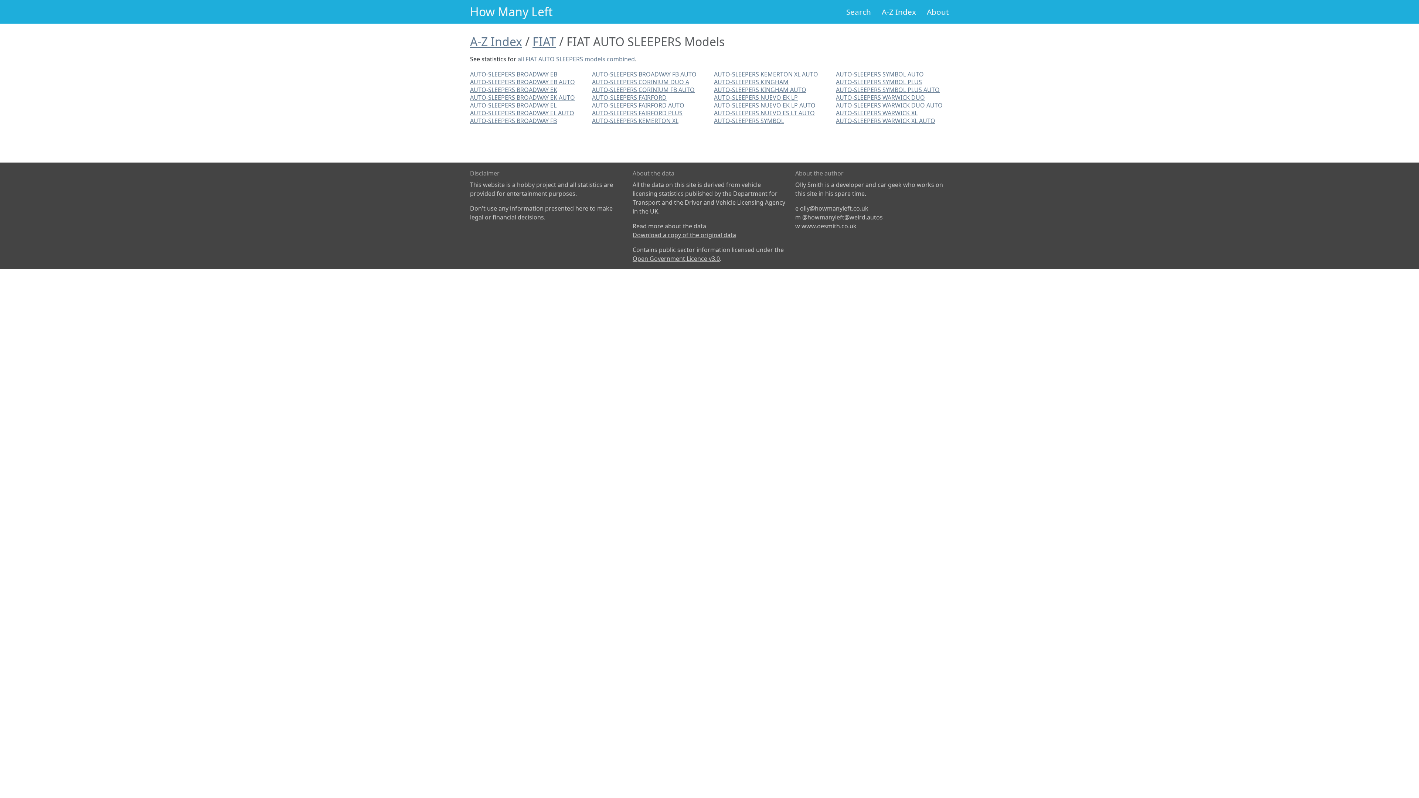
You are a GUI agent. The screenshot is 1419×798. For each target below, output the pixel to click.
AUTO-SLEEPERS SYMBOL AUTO (880, 74)
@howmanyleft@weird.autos (842, 217)
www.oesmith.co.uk (829, 226)
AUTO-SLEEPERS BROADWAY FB (513, 121)
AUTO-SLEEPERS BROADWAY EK (513, 90)
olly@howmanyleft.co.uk (834, 208)
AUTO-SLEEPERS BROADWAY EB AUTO (522, 82)
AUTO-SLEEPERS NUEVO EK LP (756, 97)
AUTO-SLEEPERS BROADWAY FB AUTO (644, 74)
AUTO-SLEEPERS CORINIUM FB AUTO (643, 90)
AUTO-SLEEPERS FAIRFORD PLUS (637, 113)
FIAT (544, 42)
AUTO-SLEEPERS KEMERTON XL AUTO (766, 74)
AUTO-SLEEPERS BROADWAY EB (513, 74)
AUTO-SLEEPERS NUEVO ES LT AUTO (764, 113)
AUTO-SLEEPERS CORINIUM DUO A (640, 82)
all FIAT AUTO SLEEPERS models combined (576, 59)
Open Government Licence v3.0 (676, 259)
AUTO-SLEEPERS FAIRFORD (629, 97)
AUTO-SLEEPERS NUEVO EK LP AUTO (765, 105)
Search (858, 12)
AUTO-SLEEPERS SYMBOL (749, 121)
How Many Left (511, 12)
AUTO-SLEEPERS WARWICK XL (877, 113)
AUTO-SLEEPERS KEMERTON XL (635, 121)
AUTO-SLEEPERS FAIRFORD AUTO (638, 105)
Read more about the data (669, 226)
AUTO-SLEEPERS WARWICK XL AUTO (885, 121)
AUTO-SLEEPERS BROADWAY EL (513, 105)
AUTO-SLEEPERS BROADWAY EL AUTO (522, 113)
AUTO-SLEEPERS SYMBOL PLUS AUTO (888, 90)
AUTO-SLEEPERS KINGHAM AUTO (760, 90)
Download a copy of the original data (684, 235)
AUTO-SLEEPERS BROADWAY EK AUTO (522, 97)
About (938, 12)
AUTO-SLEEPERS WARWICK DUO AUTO (889, 105)
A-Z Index (899, 12)
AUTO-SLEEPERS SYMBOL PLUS (879, 82)
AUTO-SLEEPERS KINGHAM (751, 82)
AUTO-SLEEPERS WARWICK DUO (880, 97)
